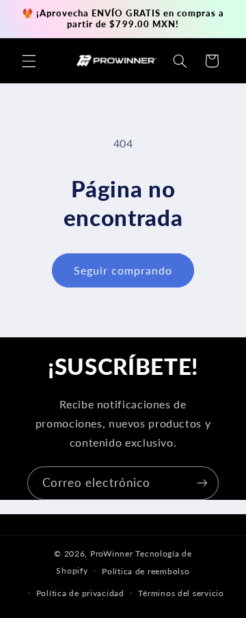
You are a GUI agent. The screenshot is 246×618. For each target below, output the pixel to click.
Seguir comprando (123, 270)
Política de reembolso (145, 571)
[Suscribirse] (202, 483)
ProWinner (111, 553)
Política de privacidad (80, 593)
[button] (28, 60)
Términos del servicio (180, 593)
